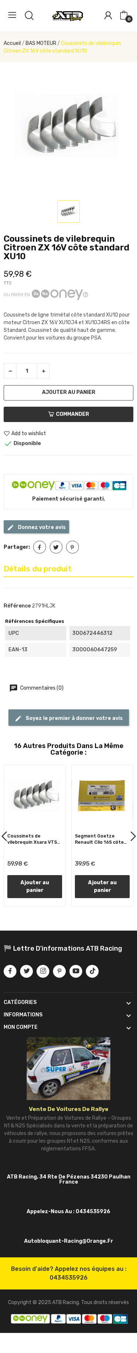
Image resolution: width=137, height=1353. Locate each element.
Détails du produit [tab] (38, 568)
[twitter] (26, 971)
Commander (72, 414)
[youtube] (75, 971)
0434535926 (69, 1277)
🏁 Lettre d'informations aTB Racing (63, 948)
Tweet (56, 547)
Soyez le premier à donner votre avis (73, 718)
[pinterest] (59, 971)
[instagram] (43, 971)
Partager (39, 547)
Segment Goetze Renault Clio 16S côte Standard (99, 839)
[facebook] (10, 971)
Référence (17, 606)
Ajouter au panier (68, 392)
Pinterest (72, 547)
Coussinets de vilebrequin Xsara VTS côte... (32, 839)
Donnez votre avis (41, 527)
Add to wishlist (28, 433)
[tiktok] (92, 971)
